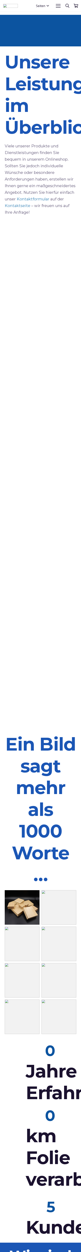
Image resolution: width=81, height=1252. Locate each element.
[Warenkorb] (76, 6)
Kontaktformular (33, 199)
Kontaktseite (17, 205)
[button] (42, 6)
